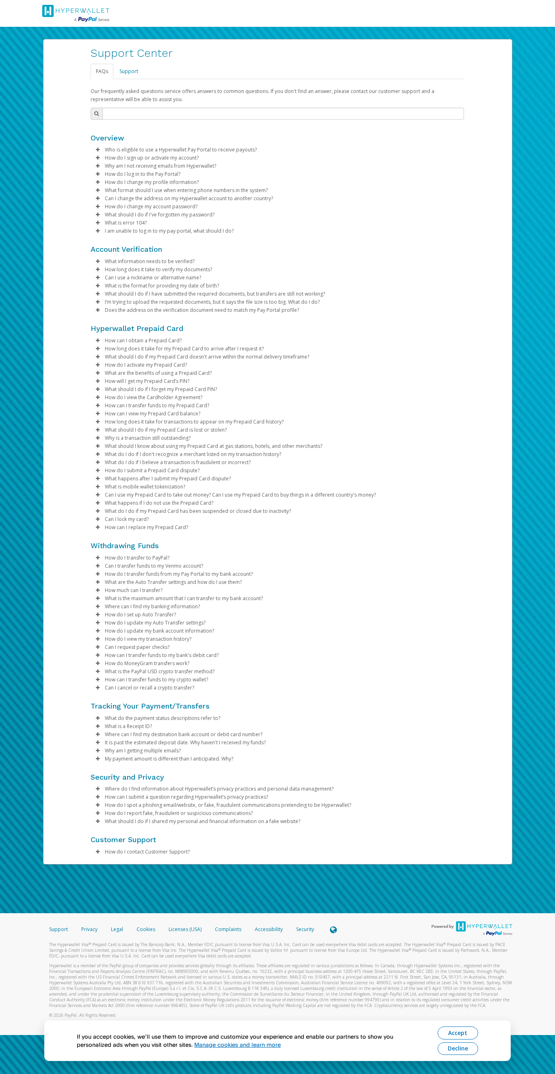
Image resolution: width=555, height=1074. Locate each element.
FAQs (102, 71)
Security (305, 929)
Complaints (229, 929)
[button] (98, 149)
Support (128, 71)
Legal (117, 929)
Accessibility (269, 929)
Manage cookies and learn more (237, 1044)
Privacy (89, 929)
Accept (457, 1033)
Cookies (146, 929)
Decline (458, 1048)
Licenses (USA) (186, 929)
